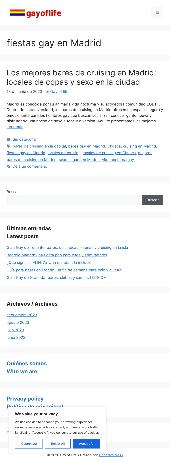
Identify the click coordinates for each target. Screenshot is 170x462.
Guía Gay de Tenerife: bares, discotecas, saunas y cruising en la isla (67, 247)
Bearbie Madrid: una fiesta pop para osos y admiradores (57, 255)
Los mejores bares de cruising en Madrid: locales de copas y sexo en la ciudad (81, 77)
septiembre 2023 (22, 315)
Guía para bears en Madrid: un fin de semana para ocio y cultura (64, 270)
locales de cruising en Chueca (109, 153)
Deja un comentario (30, 166)
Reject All (58, 443)
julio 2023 (15, 330)
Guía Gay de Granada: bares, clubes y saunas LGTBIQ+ (56, 277)
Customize (29, 443)
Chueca (114, 146)
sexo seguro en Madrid (79, 159)
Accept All (86, 443)
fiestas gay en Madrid (26, 153)
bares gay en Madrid (86, 146)
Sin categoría (24, 139)
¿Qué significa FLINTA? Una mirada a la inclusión (50, 262)
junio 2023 (16, 337)
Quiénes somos (27, 363)
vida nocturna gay (118, 159)
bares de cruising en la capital (39, 146)
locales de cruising (64, 153)
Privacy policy (25, 398)
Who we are (22, 371)
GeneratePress (111, 455)
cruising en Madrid (139, 146)
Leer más (15, 127)
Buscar (13, 192)
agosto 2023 (18, 322)
